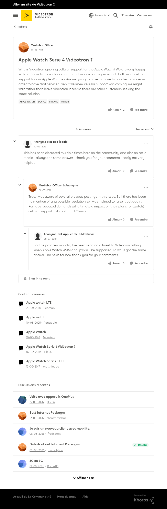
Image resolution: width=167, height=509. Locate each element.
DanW (51, 402)
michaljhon (55, 450)
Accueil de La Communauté (32, 496)
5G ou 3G (36, 461)
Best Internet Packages (47, 413)
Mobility (22, 26)
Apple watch (35, 317)
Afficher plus (85, 478)
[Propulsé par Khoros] (144, 499)
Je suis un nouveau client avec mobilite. (60, 429)
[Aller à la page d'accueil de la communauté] (38, 15)
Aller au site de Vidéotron (32, 4)
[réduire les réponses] (14, 141)
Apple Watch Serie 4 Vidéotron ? (50, 347)
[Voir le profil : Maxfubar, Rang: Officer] (24, 47)
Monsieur (49, 337)
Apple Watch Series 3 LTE (45, 361)
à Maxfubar (86, 234)
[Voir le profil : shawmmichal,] (22, 416)
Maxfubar (37, 45)
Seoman (49, 308)
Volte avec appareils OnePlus (52, 397)
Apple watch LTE (39, 303)
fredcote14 (54, 433)
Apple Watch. (36, 332)
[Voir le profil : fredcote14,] (22, 432)
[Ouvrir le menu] (151, 27)
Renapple (50, 322)
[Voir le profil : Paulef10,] (22, 464)
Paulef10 (52, 466)
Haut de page (66, 496)
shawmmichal (56, 418)
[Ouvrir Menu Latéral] (15, 15)
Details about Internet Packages (55, 444)
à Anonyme (70, 185)
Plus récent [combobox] (144, 129)
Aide (85, 496)
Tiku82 (48, 352)
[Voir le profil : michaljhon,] (22, 447)
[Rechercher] (115, 15)
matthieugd (51, 366)
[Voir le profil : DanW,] (22, 400)
